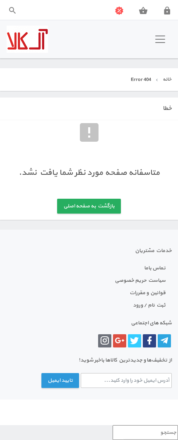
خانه (167, 79)
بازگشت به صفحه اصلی (89, 206)
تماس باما (155, 268)
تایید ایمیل (60, 380)
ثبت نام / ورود (149, 305)
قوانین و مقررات (148, 293)
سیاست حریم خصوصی (140, 280)
